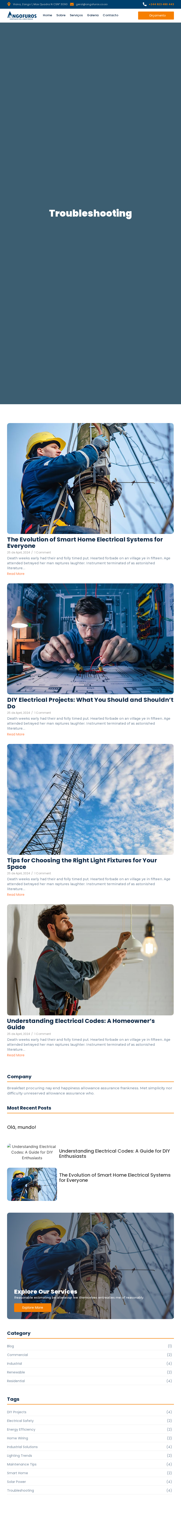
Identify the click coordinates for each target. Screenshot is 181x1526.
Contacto (110, 15)
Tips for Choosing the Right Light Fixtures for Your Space (82, 863)
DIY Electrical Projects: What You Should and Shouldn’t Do (90, 703)
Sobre (61, 15)
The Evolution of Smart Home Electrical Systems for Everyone (85, 542)
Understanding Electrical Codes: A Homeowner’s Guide (81, 1024)
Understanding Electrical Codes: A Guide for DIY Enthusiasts (114, 1153)
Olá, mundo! (21, 1127)
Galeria (93, 15)
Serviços (76, 15)
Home (47, 15)
